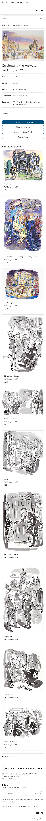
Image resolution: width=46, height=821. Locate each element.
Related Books (23, 136)
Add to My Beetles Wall (23, 132)
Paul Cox (17, 25)
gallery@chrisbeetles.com (10, 776)
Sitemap (34, 806)
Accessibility (22, 806)
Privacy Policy (36, 799)
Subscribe (38, 793)
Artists (10, 25)
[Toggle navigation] (41, 10)
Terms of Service (6, 802)
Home (4, 25)
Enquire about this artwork (23, 122)
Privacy (29, 806)
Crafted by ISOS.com (38, 819)
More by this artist (23, 127)
